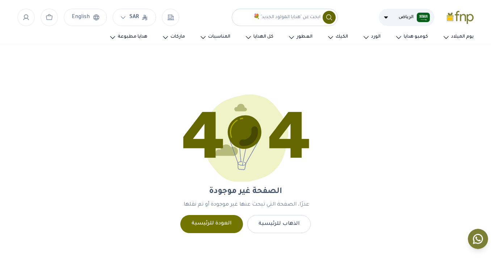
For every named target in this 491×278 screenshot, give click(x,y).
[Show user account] (26, 17)
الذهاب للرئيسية (279, 224)
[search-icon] (329, 17)
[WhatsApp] (478, 239)
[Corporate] (170, 17)
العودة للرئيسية (212, 224)
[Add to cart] (49, 17)
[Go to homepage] (460, 17)
